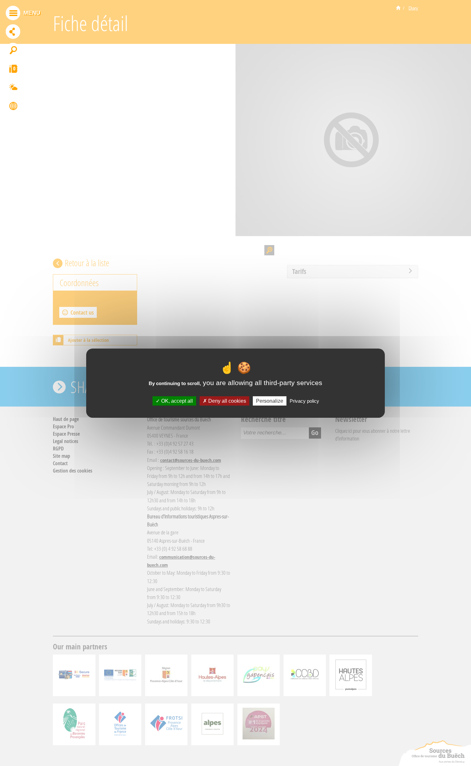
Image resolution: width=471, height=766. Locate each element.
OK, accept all (176, 400)
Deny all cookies (226, 400)
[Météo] (13, 88)
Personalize (269, 400)
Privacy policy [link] (304, 400)
